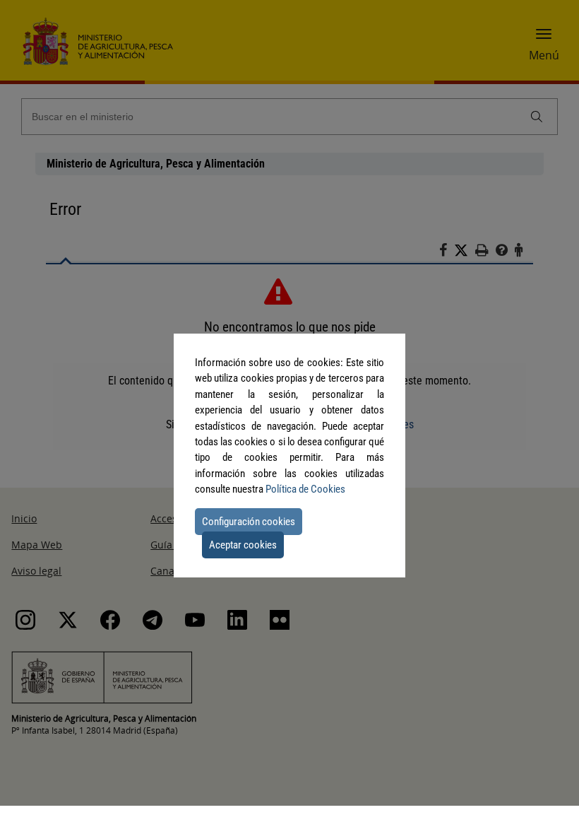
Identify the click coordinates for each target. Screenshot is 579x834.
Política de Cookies (305, 489)
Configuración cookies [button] (248, 521)
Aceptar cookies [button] (243, 545)
